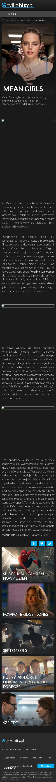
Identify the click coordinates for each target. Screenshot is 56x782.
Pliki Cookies (31, 749)
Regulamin (37, 757)
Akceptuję (46, 766)
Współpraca (9, 757)
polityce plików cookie (10, 779)
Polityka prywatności (11, 749)
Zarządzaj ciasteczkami (21, 766)
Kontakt (24, 757)
